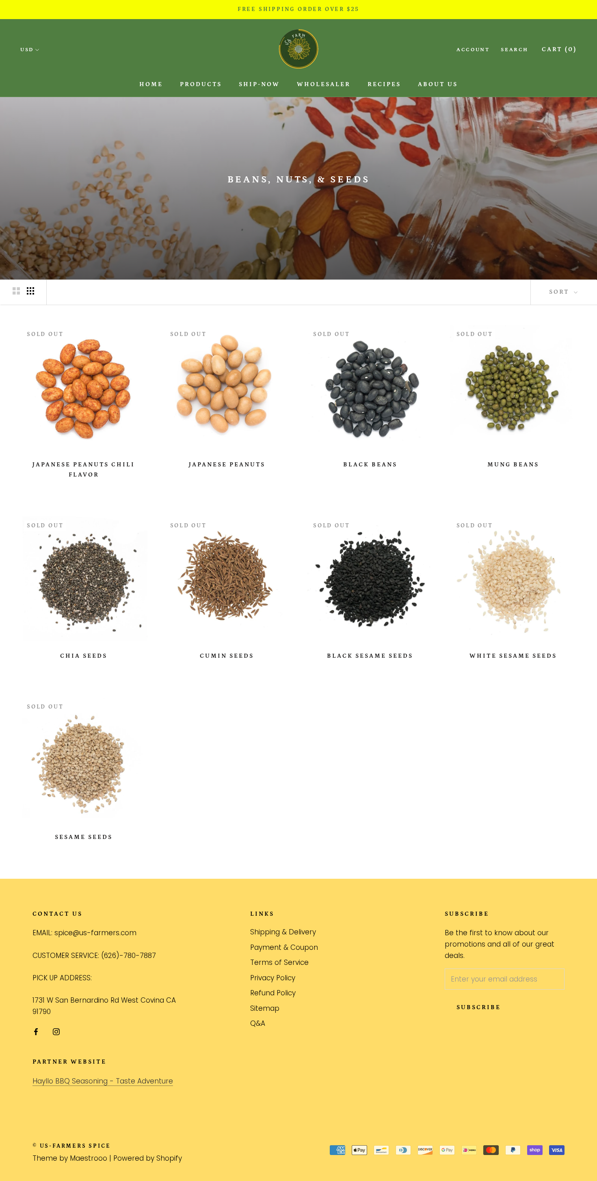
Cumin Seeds (227, 655)
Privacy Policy (272, 978)
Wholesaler (323, 84)
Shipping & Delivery (283, 932)
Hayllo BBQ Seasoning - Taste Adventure (102, 1081)
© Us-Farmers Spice (71, 1146)
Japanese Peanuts (227, 464)
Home (151, 84)
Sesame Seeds (83, 837)
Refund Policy (273, 993)
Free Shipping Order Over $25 (298, 9)
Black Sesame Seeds (370, 655)
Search (514, 50)
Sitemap (264, 1008)
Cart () (559, 49)
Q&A (257, 1023)
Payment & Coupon (284, 947)
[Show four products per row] (30, 291)
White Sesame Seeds (513, 655)
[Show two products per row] (16, 291)
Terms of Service (279, 962)
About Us (438, 84)
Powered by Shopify (147, 1158)
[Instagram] (56, 1031)
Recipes (384, 84)
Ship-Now (259, 84)
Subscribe (478, 1007)
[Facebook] (35, 1031)
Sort (560, 291)
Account (472, 50)
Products (201, 84)
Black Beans (370, 464)
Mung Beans (513, 464)
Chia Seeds (83, 655)
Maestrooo (88, 1158)
